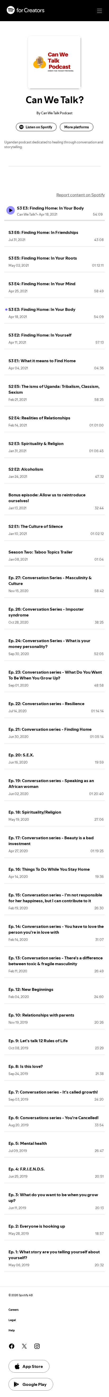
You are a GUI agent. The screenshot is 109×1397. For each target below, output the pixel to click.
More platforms (76, 127)
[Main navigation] (99, 11)
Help (11, 1330)
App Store (32, 1366)
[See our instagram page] (37, 1346)
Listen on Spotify (39, 127)
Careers (13, 1310)
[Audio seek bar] (54, 220)
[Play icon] (10, 210)
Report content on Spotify (80, 195)
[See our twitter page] (24, 1346)
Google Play (34, 1384)
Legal (12, 1320)
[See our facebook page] (11, 1346)
